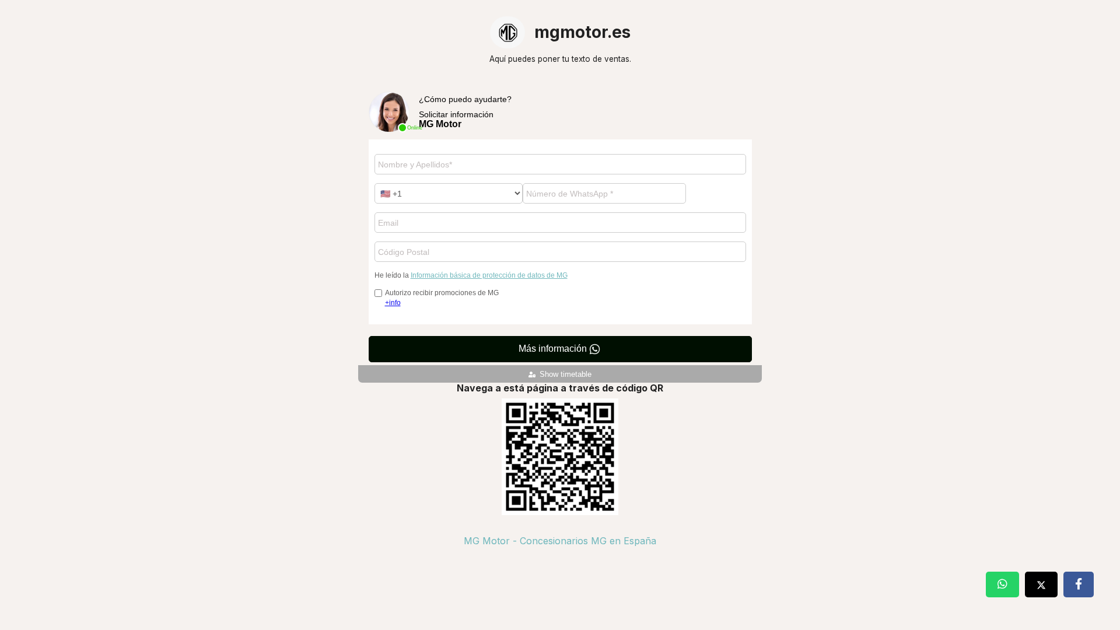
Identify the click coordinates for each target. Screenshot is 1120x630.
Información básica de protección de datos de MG (489, 275)
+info (393, 303)
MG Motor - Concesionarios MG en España (560, 541)
